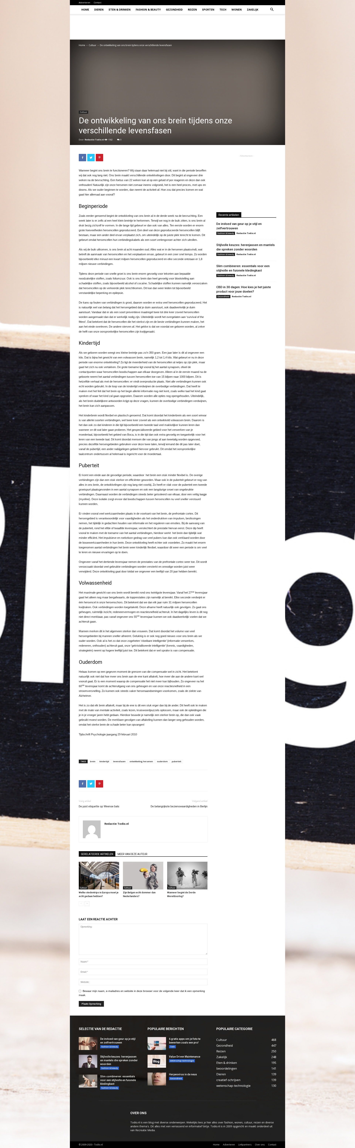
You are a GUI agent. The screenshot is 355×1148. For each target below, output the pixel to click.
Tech (222, 9)
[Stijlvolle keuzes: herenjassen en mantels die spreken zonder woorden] (88, 1061)
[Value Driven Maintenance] (157, 1061)
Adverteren (84, 2)
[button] (271, 10)
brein (92, 761)
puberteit (176, 761)
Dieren (99, 9)
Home (85, 9)
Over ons (260, 1144)
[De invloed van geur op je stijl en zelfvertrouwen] (88, 1043)
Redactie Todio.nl (94, 139)
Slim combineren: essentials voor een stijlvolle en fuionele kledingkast (118, 1080)
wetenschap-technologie (182, 1060)
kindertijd (104, 761)
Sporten (208, 9)
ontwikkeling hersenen (141, 761)
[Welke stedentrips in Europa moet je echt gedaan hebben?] (99, 875)
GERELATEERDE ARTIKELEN (97, 854)
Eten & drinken (120, 9)
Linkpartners (244, 1144)
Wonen (236, 9)
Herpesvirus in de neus (183, 1074)
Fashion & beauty (148, 9)
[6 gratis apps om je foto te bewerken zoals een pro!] (157, 1043)
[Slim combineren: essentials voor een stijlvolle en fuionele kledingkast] (88, 1081)
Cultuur (92, 45)
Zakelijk (252, 9)
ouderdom (162, 761)
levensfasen (119, 761)
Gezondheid (174, 9)
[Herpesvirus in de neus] (157, 1079)
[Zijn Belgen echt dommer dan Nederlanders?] (143, 875)
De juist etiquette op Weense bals (99, 806)
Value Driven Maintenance (184, 1056)
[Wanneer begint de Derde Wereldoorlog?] (187, 875)
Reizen (192, 9)
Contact (97, 2)
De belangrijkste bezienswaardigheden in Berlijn (179, 806)
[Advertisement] (209, 26)
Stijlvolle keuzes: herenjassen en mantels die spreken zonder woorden (119, 1060)
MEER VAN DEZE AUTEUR (132, 854)
